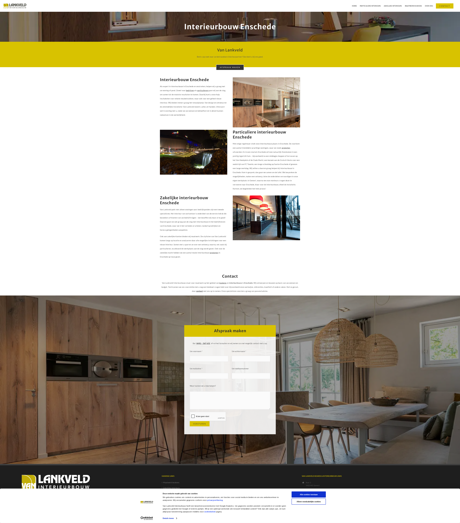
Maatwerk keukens (171, 482)
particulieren (202, 90)
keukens (222, 283)
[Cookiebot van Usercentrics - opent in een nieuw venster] (146, 518)
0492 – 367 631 (203, 343)
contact (199, 291)
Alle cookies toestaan (309, 494)
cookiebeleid (210, 512)
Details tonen (168, 518)
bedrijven (190, 90)
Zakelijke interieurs (171, 488)
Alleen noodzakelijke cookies (309, 501)
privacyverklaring (215, 500)
